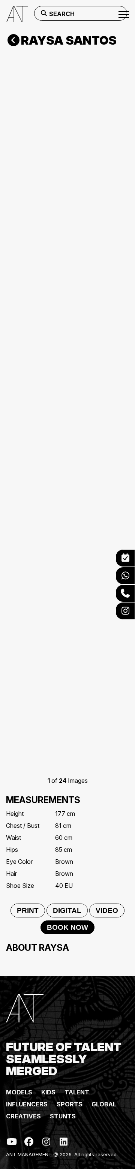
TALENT (76, 1092)
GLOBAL (104, 1104)
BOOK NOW (67, 927)
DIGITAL (67, 910)
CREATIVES (23, 1116)
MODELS (19, 1092)
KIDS (48, 1092)
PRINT (28, 910)
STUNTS (63, 1116)
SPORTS (69, 1104)
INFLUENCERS (27, 1104)
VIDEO (107, 910)
